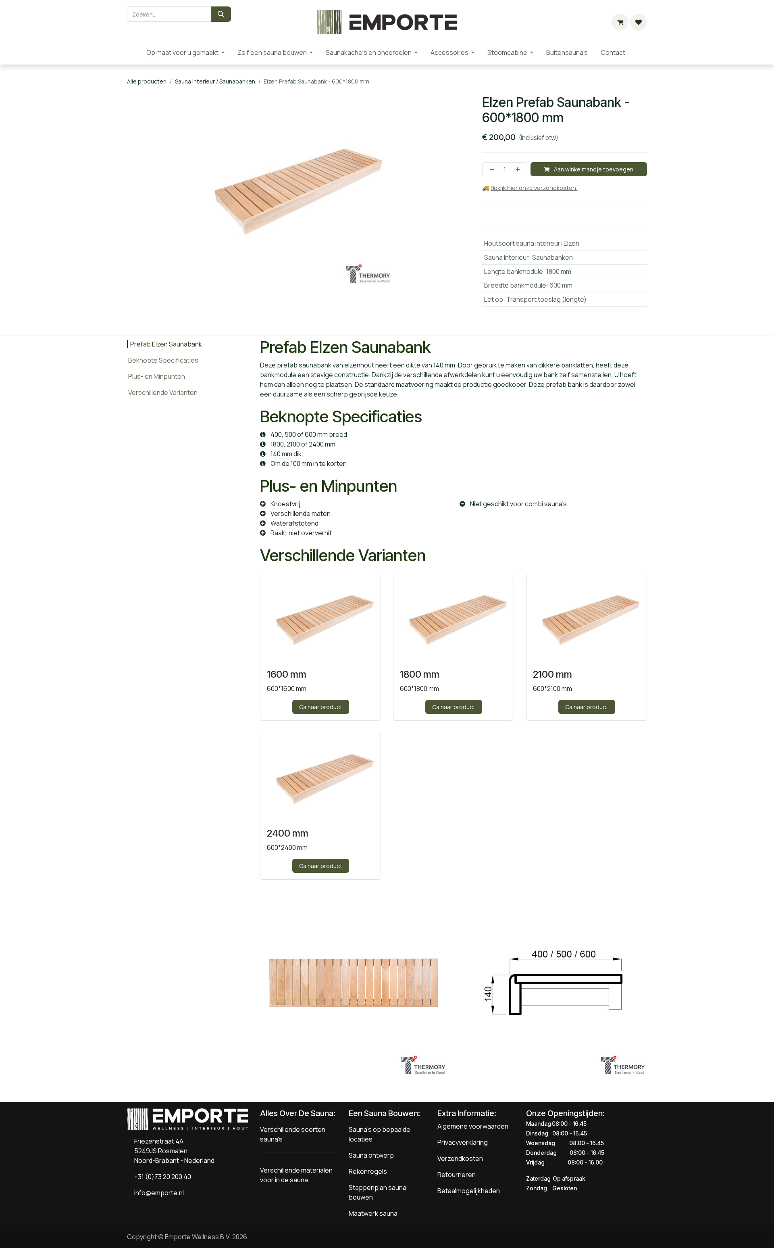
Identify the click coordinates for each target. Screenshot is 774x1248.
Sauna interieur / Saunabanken (215, 81)
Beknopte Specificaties (163, 360)
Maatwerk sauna (373, 1213)
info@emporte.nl (157, 1192)
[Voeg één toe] (519, 169)
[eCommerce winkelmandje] (620, 22)
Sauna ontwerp (371, 1155)
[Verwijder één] (490, 169)
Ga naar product (320, 707)
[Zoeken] (221, 14)
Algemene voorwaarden (472, 1126)
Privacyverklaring (462, 1142)
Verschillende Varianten (163, 392)
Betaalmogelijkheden (468, 1190)
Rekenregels (368, 1171)
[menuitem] (133, 52)
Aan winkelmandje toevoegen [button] (593, 169)
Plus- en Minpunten (156, 376)
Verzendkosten (460, 1158)
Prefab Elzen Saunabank (166, 344)
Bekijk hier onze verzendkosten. (534, 188)
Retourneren (456, 1174)
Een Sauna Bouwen (383, 1113)
